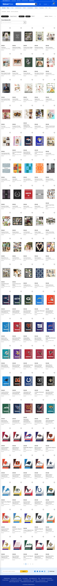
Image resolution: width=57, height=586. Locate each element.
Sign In (53, 0)
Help (40, 4)
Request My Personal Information (41, 581)
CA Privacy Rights (50, 580)
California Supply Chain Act (14, 581)
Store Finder (14, 0)
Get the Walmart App (27, 580)
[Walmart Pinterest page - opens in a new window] (39, 571)
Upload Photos (31, 0)
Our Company (25, 578)
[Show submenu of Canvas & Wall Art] (33, 8)
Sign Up (24, 571)
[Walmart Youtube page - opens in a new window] (42, 571)
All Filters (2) (5, 16)
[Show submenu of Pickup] (9, 8)
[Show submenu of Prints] (13, 8)
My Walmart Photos (25, 0)
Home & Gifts (4, 11)
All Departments (7, 578)
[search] (24, 22)
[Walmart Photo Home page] (7, 4)
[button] (6, 28)
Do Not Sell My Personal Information (27, 581)
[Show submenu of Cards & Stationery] (21, 8)
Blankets (8, 11)
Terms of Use (35, 580)
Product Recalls (5, 580)
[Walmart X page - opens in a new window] (37, 571)
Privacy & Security (42, 580)
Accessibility (12, 580)
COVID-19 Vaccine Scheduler (46, 578)
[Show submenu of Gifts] (47, 8)
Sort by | (46, 16)
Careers (19, 578)
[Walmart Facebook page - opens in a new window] (35, 571)
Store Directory (14, 578)
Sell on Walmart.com (33, 578)
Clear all (32, 16)
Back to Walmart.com (6, 0)
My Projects (19, 0)
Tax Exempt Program (18, 580)
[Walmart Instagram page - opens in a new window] (44, 571)
